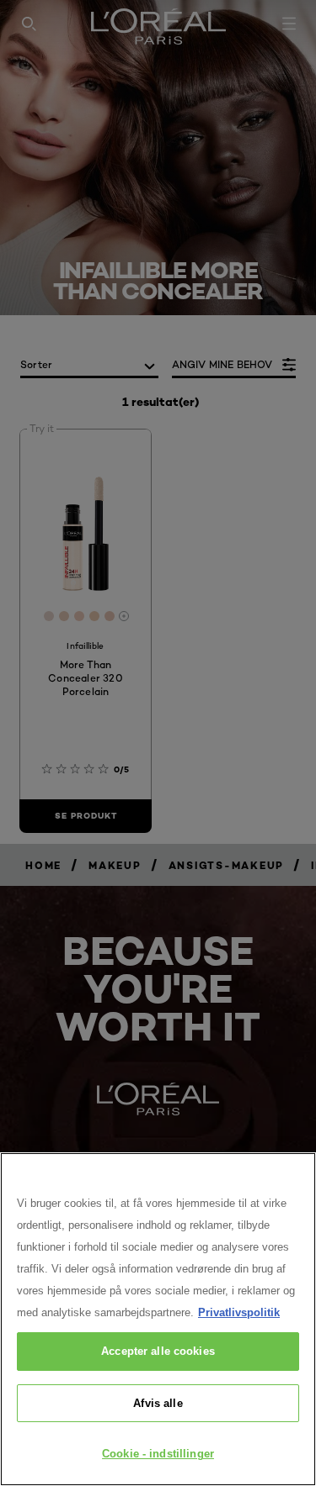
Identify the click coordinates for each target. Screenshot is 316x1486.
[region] (158, 1319)
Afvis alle (157, 1403)
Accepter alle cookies (158, 1351)
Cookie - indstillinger (158, 1453)
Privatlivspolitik (239, 1312)
